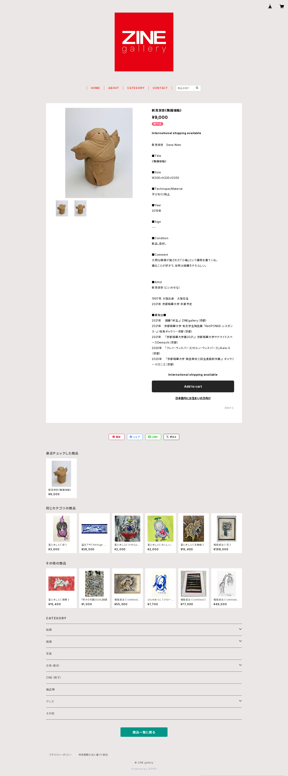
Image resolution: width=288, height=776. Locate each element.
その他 (50, 713)
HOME (95, 88)
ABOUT (113, 88)
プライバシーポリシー (60, 754)
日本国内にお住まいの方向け (193, 398)
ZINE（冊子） (53, 677)
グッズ (50, 701)
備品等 (50, 689)
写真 (49, 653)
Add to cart (193, 386)
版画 (49, 641)
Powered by (139, 768)
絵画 (49, 629)
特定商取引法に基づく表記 (93, 754)
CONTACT (160, 88)
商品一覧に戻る (144, 732)
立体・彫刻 (52, 665)
